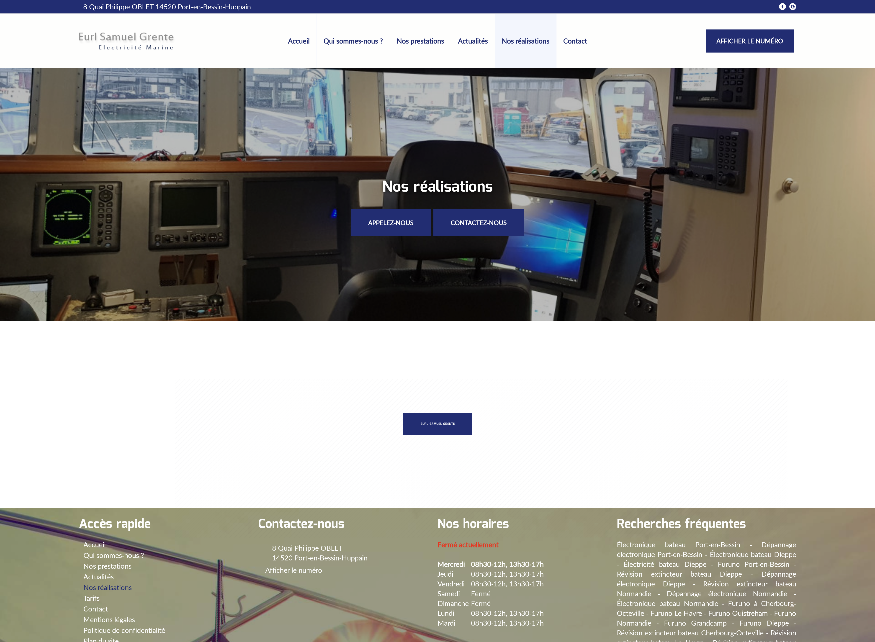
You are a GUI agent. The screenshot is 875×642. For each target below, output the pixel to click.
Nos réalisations (525, 41)
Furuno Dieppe (764, 623)
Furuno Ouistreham (738, 613)
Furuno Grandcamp (695, 623)
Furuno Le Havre (676, 613)
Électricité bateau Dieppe (665, 564)
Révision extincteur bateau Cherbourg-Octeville (690, 633)
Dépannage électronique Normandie (727, 593)
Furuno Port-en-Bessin (753, 564)
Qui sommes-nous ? (353, 41)
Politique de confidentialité (124, 630)
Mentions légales (109, 619)
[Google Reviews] (792, 6)
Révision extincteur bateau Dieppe (679, 574)
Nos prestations (420, 41)
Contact (575, 41)
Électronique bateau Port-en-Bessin (678, 544)
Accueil (299, 41)
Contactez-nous (479, 222)
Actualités (473, 41)
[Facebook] (782, 6)
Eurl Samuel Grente (438, 423)
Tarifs (91, 598)
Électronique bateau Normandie (667, 603)
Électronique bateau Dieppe (753, 554)
